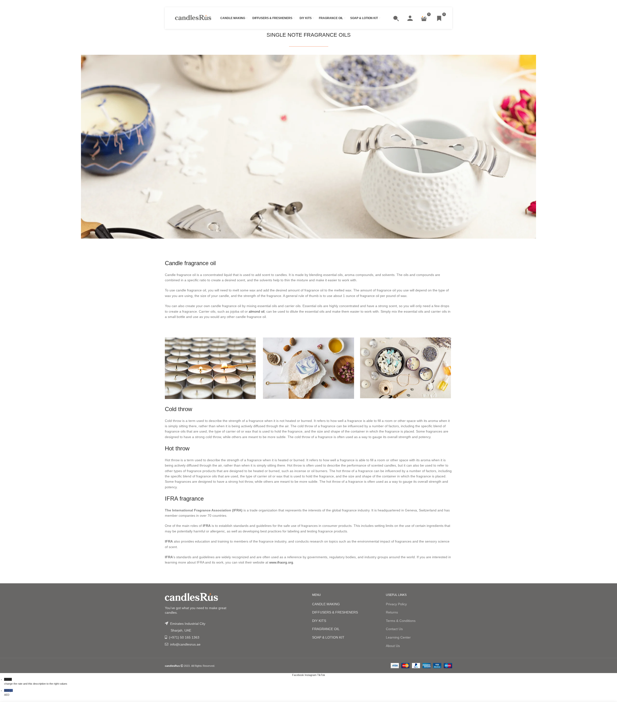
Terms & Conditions (401, 621)
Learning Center (398, 637)
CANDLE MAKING (326, 604)
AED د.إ (8, 692)
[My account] (410, 18)
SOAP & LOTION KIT (328, 637)
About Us (393, 646)
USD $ (35, 681)
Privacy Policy (396, 604)
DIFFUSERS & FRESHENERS (335, 612)
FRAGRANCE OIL (326, 629)
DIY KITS (319, 621)
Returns (392, 612)
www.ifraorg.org (281, 562)
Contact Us (394, 629)
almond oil (256, 311)
